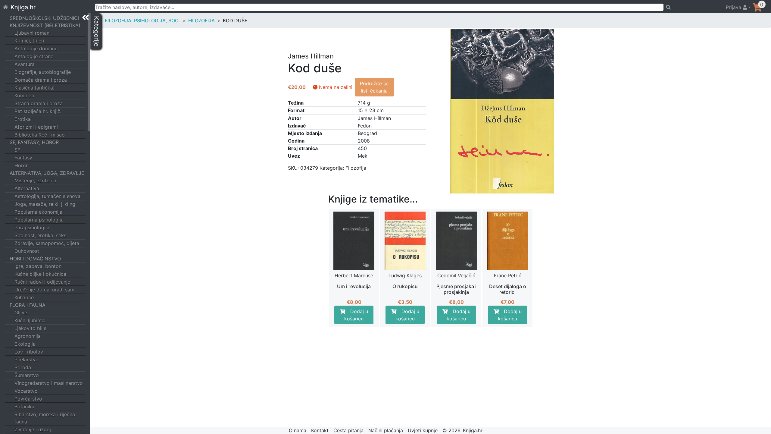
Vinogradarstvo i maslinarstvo (48, 383)
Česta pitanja (348, 430)
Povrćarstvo (28, 399)
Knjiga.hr (23, 7)
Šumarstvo (26, 375)
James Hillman (374, 118)
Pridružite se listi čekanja (374, 87)
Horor (21, 165)
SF (17, 150)
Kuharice (24, 297)
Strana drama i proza (38, 103)
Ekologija (25, 344)
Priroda (22, 367)
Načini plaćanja (385, 430)
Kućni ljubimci (29, 320)
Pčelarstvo (26, 360)
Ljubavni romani (32, 33)
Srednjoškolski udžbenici (44, 18)
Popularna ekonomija (38, 212)
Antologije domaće (36, 49)
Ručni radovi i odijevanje (42, 282)
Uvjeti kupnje (423, 430)
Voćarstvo (26, 391)
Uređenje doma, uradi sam (44, 290)
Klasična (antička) (34, 88)
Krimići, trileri (29, 41)
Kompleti (24, 96)
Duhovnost (26, 251)
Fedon (365, 126)
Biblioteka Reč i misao (39, 135)
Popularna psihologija (39, 220)
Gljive (20, 313)
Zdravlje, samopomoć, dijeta (46, 243)
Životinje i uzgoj (32, 429)
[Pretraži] (691, 7)
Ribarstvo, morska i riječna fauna (44, 418)
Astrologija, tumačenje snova (47, 196)
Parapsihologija (31, 228)
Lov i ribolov (28, 352)
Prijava (734, 7)
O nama (297, 430)
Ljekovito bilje (30, 328)
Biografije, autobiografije (42, 72)
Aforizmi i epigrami (36, 127)
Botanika (24, 407)
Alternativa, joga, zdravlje (47, 173)
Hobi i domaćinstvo (35, 259)
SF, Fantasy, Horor (34, 142)
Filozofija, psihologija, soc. (142, 20)
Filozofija (201, 20)
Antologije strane (33, 56)
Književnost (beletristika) (45, 25)
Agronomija (27, 336)
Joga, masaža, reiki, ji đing (44, 204)
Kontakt (320, 430)
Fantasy (23, 158)
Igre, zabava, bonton (37, 266)
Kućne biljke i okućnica (40, 274)
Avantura (24, 64)
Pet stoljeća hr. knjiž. (37, 111)
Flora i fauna (27, 305)
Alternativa (26, 188)
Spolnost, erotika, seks (40, 235)
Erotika (22, 119)
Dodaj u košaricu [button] (356, 315)
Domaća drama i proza (40, 80)
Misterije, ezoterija (35, 181)
